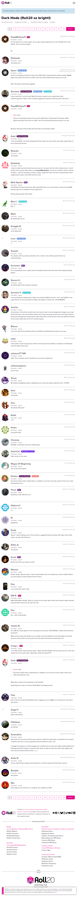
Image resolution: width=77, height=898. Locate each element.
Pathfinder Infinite (47, 859)
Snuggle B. (16, 226)
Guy (13, 402)
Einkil (13, 415)
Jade (13, 338)
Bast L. (14, 201)
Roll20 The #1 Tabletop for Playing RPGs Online (20, 828)
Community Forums (7, 22)
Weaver (14, 569)
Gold (13, 136)
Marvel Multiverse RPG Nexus (51, 838)
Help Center (27, 812)
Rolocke (15, 150)
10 (45, 29)
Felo (13, 695)
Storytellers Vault (47, 866)
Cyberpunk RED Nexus (49, 842)
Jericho (14, 307)
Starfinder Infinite (47, 861)
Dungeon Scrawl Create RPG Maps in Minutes (51, 847)
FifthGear (15, 722)
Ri (12, 517)
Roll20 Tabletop (12, 831)
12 (54, 29)
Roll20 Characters (12, 833)
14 (64, 29)
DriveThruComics (12, 847)
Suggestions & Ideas (21, 22)
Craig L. (15, 645)
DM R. (14, 595)
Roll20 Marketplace (13, 836)
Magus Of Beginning (21, 463)
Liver (13, 238)
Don (13, 584)
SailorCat (15, 451)
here (55, 892)
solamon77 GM (18, 353)
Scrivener (16, 265)
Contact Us (20, 812)
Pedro (14, 427)
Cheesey (15, 440)
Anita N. (15, 758)
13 (59, 29)
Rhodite (14, 770)
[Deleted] (15, 58)
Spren (14, 70)
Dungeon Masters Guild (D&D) (51, 857)
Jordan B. (15, 625)
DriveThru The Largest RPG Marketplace (16, 844)
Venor (14, 378)
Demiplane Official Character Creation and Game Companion (58, 828)
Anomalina (16, 734)
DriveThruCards (12, 852)
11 (49, 29)
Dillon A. (15, 544)
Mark (13, 213)
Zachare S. (16, 292)
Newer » (70, 29)
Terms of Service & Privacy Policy (34, 809)
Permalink (14, 40)
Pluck (14, 489)
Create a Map (46, 850)
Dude (13, 530)
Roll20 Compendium (13, 838)
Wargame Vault (12, 854)
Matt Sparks (17, 182)
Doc (13, 610)
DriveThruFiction (12, 850)
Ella (12, 783)
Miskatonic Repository (49, 863)
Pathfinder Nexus (47, 831)
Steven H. (15, 280)
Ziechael (15, 91)
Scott (14, 557)
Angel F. (15, 709)
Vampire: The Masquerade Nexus (52, 836)
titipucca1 (15, 505)
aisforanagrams (18, 365)
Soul (13, 390)
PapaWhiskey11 (18, 37)
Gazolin (14, 251)
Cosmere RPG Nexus (48, 840)
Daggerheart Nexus (48, 833)
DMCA (45, 809)
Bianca (14, 326)
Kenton (14, 476)
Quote (20, 40)
